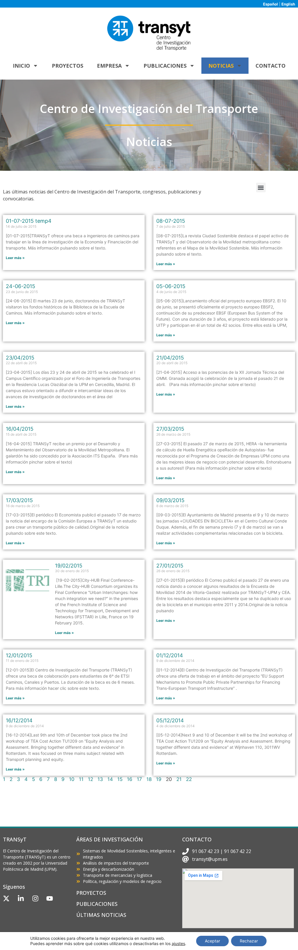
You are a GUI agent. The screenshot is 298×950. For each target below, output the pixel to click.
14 (110, 779)
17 (139, 779)
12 (90, 779)
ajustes (178, 943)
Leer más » (15, 258)
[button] (261, 187)
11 (81, 779)
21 (179, 779)
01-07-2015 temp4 (29, 221)
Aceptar (212, 940)
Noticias (221, 65)
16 (129, 779)
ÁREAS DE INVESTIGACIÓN (109, 839)
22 (189, 779)
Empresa (109, 65)
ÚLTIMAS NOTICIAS (101, 914)
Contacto (270, 65)
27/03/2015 (170, 429)
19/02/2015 (68, 566)
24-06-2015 (20, 286)
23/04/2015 (20, 358)
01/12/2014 (169, 655)
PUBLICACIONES (97, 903)
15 (120, 779)
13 (100, 779)
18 (149, 779)
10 (71, 779)
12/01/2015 (19, 655)
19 (159, 779)
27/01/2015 (169, 566)
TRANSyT (14, 839)
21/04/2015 (170, 358)
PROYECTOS (91, 892)
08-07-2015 (170, 221)
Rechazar (249, 940)
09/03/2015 (170, 500)
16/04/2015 (19, 429)
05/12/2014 (170, 720)
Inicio (21, 65)
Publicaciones (165, 65)
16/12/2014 (19, 720)
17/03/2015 (19, 500)
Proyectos (67, 65)
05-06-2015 (170, 286)
